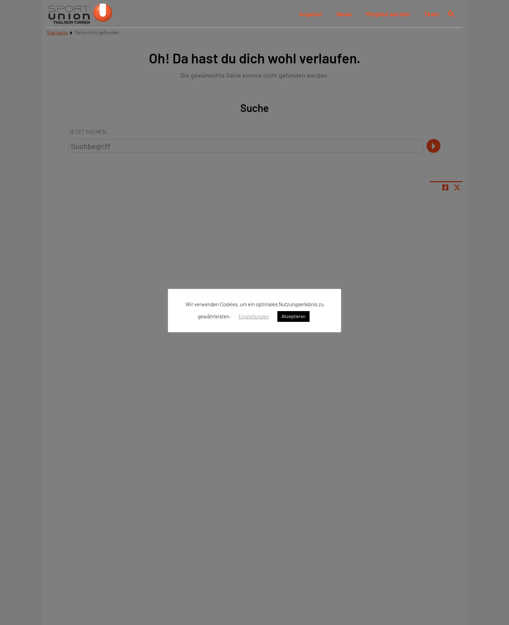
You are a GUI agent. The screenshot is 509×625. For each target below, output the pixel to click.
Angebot (311, 14)
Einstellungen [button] (254, 316)
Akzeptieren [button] (293, 316)
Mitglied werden (388, 14)
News (344, 14)
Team (431, 14)
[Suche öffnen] (451, 13)
